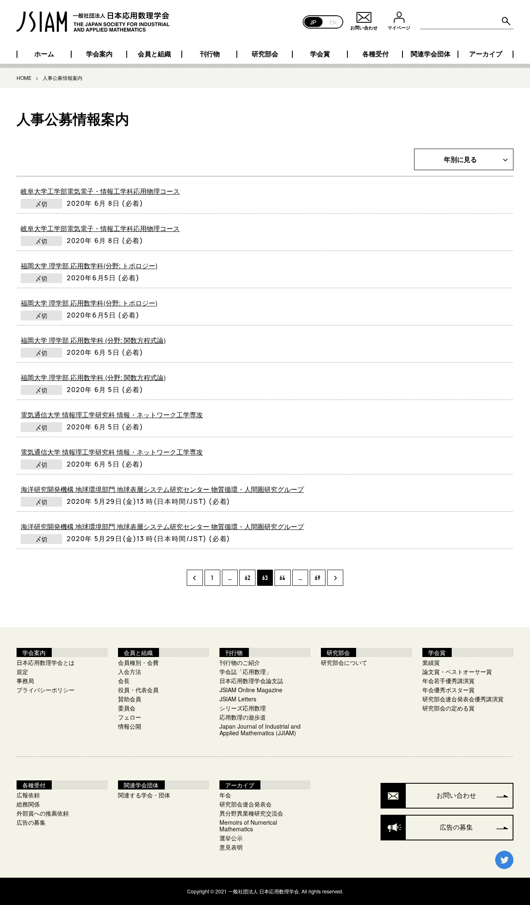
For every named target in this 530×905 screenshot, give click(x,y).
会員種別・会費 (138, 662)
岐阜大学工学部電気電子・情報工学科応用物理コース (100, 191)
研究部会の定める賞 (448, 708)
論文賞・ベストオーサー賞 (457, 671)
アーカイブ (485, 54)
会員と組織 (154, 54)
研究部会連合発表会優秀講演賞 (463, 699)
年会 (225, 795)
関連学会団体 (430, 54)
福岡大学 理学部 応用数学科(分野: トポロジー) (89, 265)
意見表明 (231, 847)
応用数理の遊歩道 (242, 717)
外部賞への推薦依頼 (43, 813)
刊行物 (210, 54)
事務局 (25, 680)
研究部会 (265, 54)
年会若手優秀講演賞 (448, 680)
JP (313, 22)
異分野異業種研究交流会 (251, 813)
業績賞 (431, 662)
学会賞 (320, 54)
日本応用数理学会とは (46, 662)
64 (282, 578)
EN (333, 22)
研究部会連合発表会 (245, 804)
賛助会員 (129, 699)
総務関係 (28, 804)
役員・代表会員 (138, 690)
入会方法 (129, 671)
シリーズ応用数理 (242, 708)
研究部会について (344, 662)
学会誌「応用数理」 (245, 671)
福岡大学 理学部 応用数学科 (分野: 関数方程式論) (93, 340)
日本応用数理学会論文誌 (251, 680)
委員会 (126, 708)
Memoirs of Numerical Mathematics (248, 825)
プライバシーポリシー (46, 690)
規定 (22, 671)
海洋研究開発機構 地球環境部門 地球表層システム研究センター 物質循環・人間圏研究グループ (162, 489)
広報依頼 (28, 795)
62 (248, 578)
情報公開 (129, 726)
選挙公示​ (231, 838)
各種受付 (375, 54)
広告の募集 (31, 822)
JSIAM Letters (237, 699)
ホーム (44, 54)
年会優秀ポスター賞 (448, 690)
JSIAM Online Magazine (250, 690)
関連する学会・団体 (144, 795)
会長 (124, 680)
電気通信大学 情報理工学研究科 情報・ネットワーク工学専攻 (112, 414)
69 (317, 578)
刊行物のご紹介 (239, 662)
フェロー (129, 717)
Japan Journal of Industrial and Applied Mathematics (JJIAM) (260, 729)
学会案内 (99, 54)
